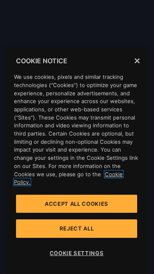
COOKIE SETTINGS (77, 253)
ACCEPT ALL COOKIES (76, 203)
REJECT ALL (77, 228)
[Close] (137, 61)
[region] (76, 161)
